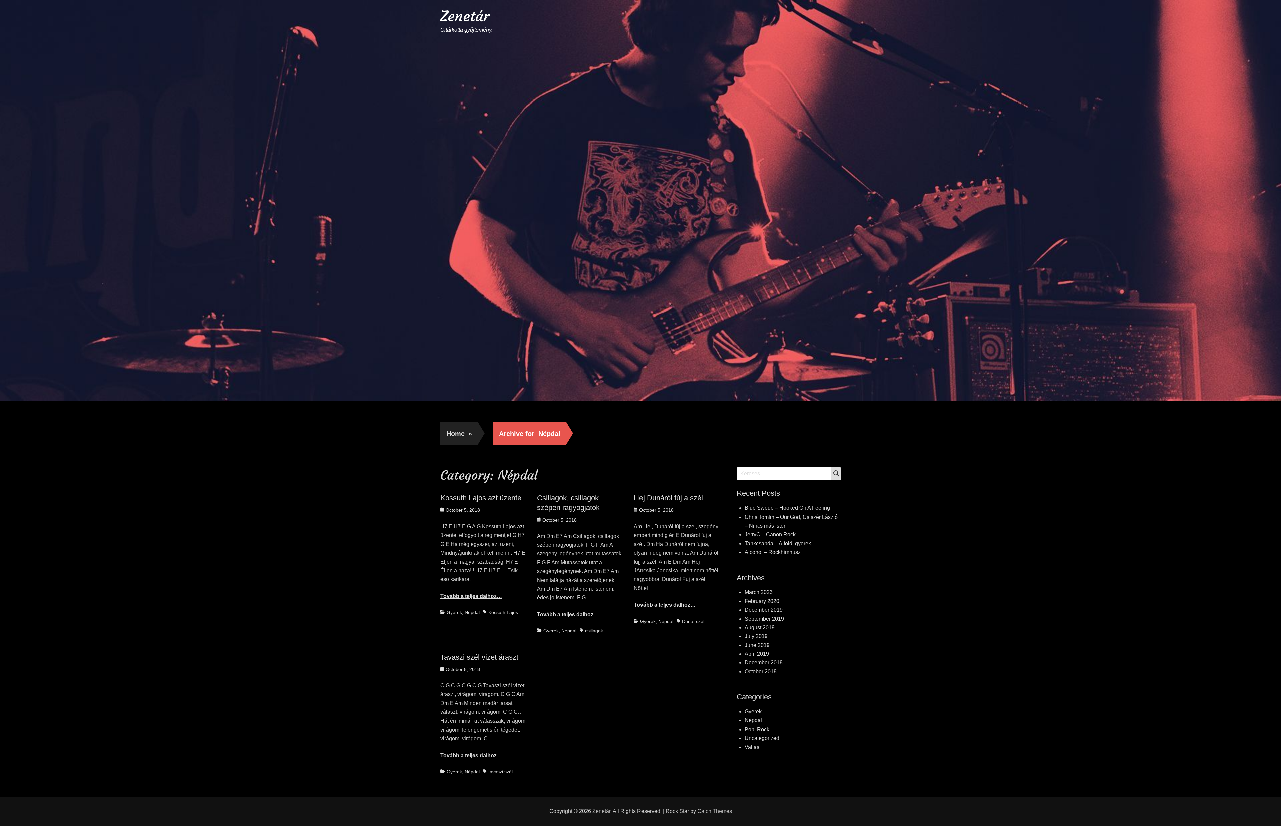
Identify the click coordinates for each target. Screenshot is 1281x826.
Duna (687, 621)
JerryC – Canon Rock (770, 534)
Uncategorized (762, 738)
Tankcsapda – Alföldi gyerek (778, 543)
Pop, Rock (757, 729)
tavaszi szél (500, 771)
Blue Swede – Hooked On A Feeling (787, 508)
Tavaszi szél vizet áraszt (479, 657)
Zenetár (464, 16)
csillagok (594, 630)
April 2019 (757, 654)
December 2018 (764, 662)
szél (700, 621)
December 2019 (764, 610)
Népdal (472, 612)
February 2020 (762, 601)
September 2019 (764, 619)
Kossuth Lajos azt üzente (480, 498)
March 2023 (759, 592)
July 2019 (756, 636)
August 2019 (760, 627)
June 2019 (757, 645)
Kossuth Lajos (503, 612)
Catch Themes (714, 811)
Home (459, 433)
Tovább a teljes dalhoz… (471, 596)
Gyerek (454, 612)
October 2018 (761, 671)
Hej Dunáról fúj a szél (668, 498)
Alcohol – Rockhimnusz (773, 552)
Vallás (752, 747)
